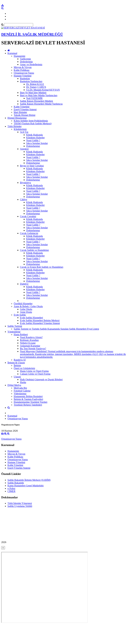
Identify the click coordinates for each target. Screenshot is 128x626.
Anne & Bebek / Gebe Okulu (28, 306)
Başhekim (25, 78)
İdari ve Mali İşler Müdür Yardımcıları (38, 95)
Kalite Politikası (21, 70)
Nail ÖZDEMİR (34, 98)
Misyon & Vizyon (23, 67)
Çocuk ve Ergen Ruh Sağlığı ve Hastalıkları (41, 267)
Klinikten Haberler (35, 137)
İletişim (17, 365)
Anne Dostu (26, 312)
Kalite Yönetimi (21, 106)
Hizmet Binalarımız (17, 118)
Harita (23, 382)
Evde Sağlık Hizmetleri (31, 317)
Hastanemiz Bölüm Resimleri (28, 396)
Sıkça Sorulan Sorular (37, 143)
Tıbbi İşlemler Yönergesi (19, 503)
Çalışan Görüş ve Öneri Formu (35, 374)
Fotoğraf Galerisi (22, 390)
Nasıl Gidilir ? (33, 140)
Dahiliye (24, 284)
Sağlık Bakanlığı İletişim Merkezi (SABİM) (29, 480)
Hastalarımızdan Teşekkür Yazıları (30, 402)
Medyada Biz (20, 388)
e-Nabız (11, 488)
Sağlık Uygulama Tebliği (19, 506)
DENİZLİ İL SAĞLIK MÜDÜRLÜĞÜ (32, 34)
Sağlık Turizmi (14, 326)
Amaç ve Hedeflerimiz (31, 64)
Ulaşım (17, 376)
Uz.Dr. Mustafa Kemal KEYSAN (43, 89)
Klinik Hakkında (34, 134)
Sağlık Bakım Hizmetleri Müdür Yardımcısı (41, 104)
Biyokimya (25, 182)
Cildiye (23, 199)
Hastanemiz (19, 56)
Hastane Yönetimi (22, 75)
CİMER (11, 491)
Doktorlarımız (33, 146)
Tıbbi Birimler (14, 126)
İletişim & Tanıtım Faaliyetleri (28, 399)
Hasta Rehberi (21, 334)
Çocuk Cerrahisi (28, 216)
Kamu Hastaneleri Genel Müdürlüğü (25, 485)
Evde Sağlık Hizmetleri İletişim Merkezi (39, 320)
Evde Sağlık (20, 314)
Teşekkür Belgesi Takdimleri (28, 404)
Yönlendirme (13, 331)
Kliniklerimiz (20, 129)
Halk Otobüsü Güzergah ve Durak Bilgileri (41, 379)
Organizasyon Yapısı (24, 73)
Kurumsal (12, 53)
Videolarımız (20, 393)
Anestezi (24, 149)
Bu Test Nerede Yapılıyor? (33, 348)
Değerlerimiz (26, 61)
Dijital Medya (14, 385)
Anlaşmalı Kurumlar (30, 345)
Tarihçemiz (25, 59)
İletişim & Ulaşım (16, 362)
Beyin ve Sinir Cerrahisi (32, 165)
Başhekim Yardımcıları (31, 81)
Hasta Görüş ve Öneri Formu (34, 371)
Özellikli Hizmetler (23, 303)
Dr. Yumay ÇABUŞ (36, 87)
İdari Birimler (20, 112)
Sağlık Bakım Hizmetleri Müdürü (36, 101)
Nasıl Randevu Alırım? (31, 337)
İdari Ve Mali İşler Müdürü (33, 92)
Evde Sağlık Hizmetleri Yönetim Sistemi (40, 323)
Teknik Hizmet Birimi (24, 115)
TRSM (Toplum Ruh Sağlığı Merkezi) (33, 123)
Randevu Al (20, 359)
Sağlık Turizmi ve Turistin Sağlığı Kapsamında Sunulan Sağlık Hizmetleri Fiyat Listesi (56, 329)
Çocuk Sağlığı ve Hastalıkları (34, 250)
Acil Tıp (24, 132)
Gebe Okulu (26, 309)
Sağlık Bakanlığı (15, 482)
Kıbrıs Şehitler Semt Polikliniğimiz (31, 120)
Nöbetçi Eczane (28, 343)
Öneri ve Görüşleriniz (24, 368)
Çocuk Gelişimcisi (29, 233)
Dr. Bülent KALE (35, 84)
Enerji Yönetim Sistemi (25, 109)
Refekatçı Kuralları (29, 340)
